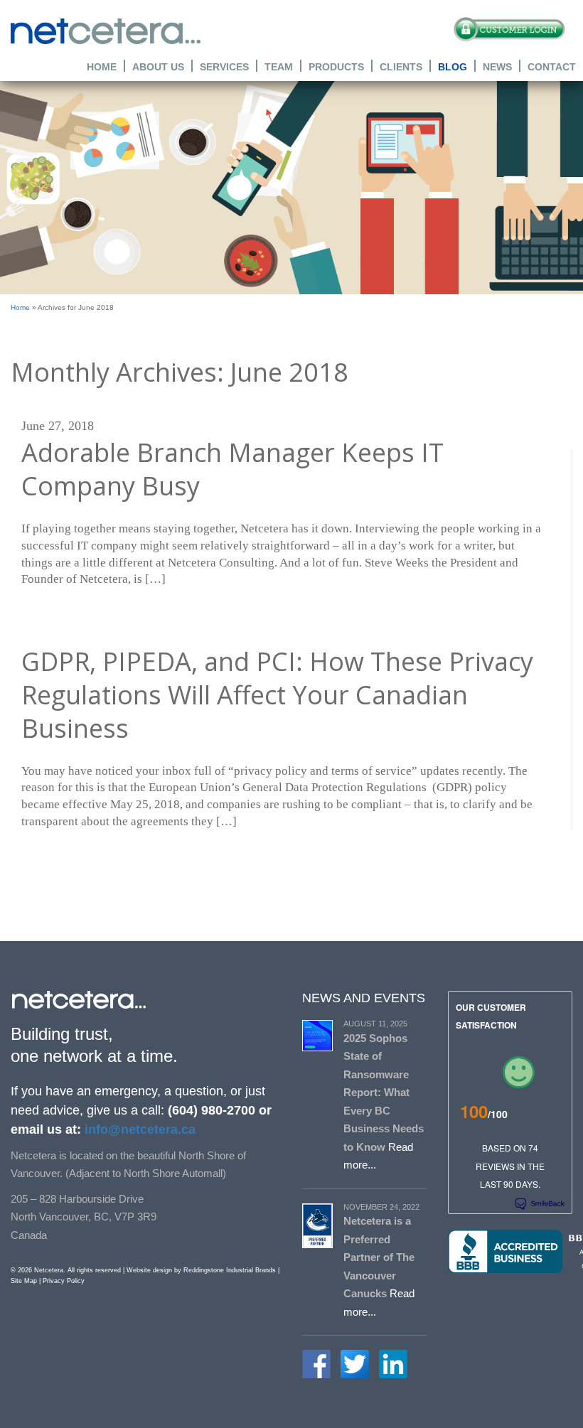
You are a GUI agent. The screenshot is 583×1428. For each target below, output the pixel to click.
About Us (158, 66)
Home (102, 66)
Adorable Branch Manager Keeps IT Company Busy (232, 469)
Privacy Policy (64, 1280)
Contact (552, 66)
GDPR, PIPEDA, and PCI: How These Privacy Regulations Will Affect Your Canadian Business (277, 695)
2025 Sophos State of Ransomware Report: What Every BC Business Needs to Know (383, 1092)
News (497, 66)
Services (224, 66)
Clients (401, 66)
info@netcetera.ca (138, 1129)
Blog (452, 66)
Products (336, 66)
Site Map (24, 1280)
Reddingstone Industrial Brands (229, 1270)
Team (278, 66)
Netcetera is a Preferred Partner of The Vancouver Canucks (378, 1257)
